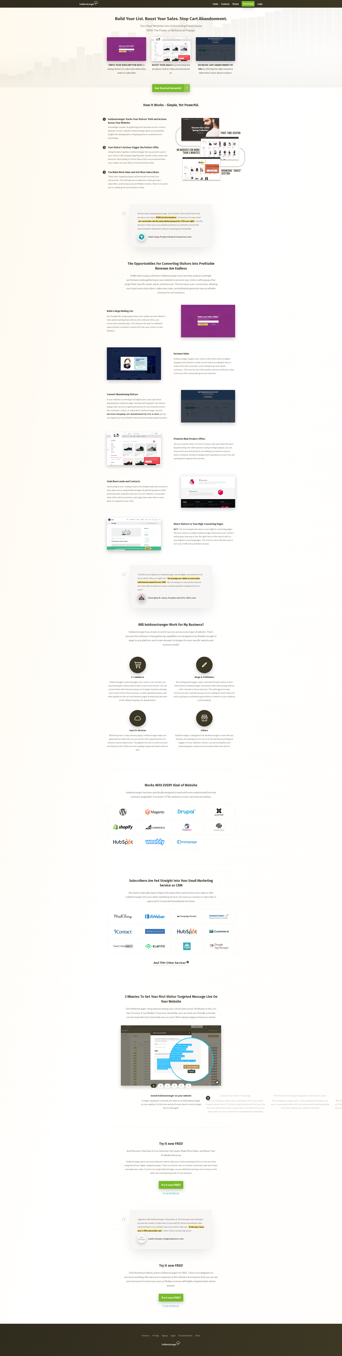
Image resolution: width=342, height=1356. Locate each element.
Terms (197, 1335)
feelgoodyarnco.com (173, 1238)
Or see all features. (171, 1193)
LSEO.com (191, 597)
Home (215, 4)
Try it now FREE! (171, 1184)
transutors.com (183, 236)
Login (260, 4)
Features (225, 4)
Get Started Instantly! (168, 88)
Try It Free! (248, 4)
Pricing (235, 4)
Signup (165, 1335)
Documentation (185, 1335)
